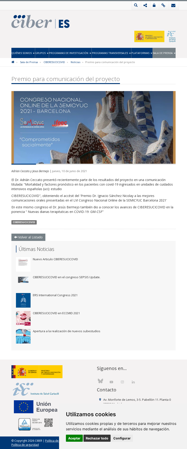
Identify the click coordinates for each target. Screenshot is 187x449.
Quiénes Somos (21, 53)
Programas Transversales (110, 53)
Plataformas (140, 53)
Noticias (75, 62)
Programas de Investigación (69, 53)
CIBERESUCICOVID (54, 62)
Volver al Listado (30, 237)
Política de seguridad (25, 445)
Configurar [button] (122, 438)
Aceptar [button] (74, 438)
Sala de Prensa (163, 53)
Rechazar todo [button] (97, 438)
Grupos (40, 53)
